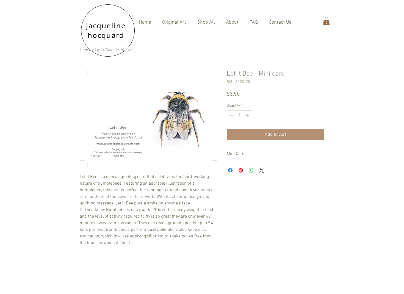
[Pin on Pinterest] (240, 170)
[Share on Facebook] (230, 170)
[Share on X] (261, 170)
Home (85, 50)
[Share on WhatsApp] (251, 170)
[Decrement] (231, 115)
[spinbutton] (239, 115)
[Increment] (247, 115)
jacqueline (106, 25)
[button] (206, 22)
